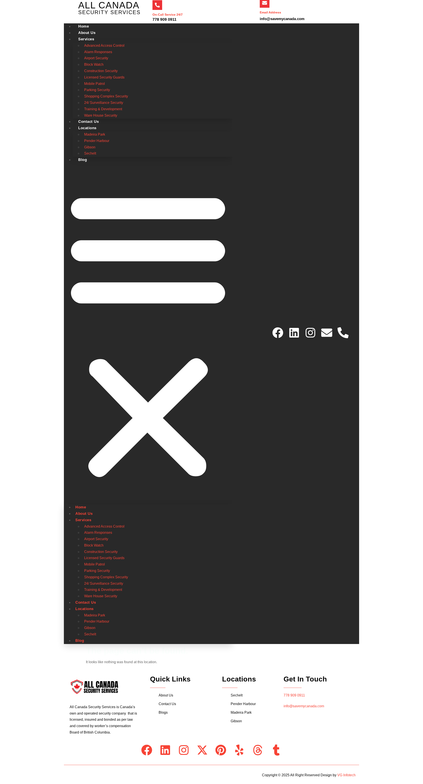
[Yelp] (239, 750)
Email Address (270, 12)
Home (80, 507)
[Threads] (257, 750)
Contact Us (85, 602)
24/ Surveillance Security (103, 103)
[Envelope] (326, 332)
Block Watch (94, 64)
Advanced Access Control (104, 45)
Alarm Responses (98, 52)
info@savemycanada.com (304, 706)
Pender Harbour (96, 141)
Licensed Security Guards (104, 77)
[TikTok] (417, 422)
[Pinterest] (220, 750)
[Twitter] (417, 371)
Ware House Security (100, 596)
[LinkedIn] (417, 392)
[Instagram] (310, 332)
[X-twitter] (202, 750)
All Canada (108, 5)
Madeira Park (94, 134)
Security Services (109, 12)
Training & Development (103, 109)
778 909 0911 (294, 695)
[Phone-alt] (343, 332)
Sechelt (90, 634)
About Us (84, 513)
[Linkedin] (294, 332)
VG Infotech (346, 775)
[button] (148, 333)
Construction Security (101, 71)
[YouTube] (417, 402)
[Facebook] (277, 332)
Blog (82, 160)
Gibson (89, 147)
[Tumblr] (276, 750)
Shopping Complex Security (106, 96)
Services (86, 39)
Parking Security (97, 90)
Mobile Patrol (94, 84)
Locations (87, 128)
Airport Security (96, 58)
